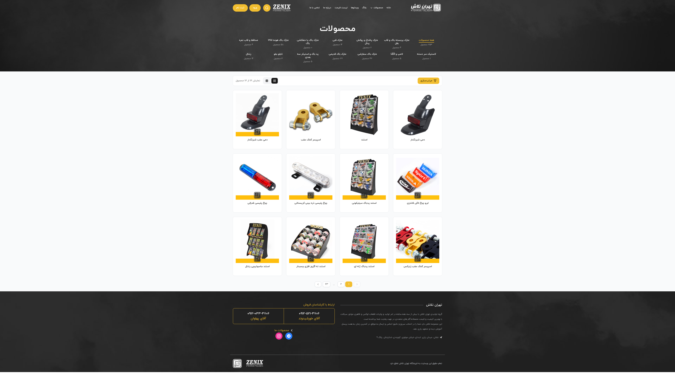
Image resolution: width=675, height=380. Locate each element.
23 (326, 284)
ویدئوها (355, 7)
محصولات (378, 7)
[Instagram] (278, 336)
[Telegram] (288, 336)
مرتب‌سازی (426, 80)
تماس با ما (315, 7)
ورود (255, 7)
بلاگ (364, 7)
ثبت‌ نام (240, 7)
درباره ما (327, 7)
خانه (389, 7)
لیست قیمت (341, 7)
